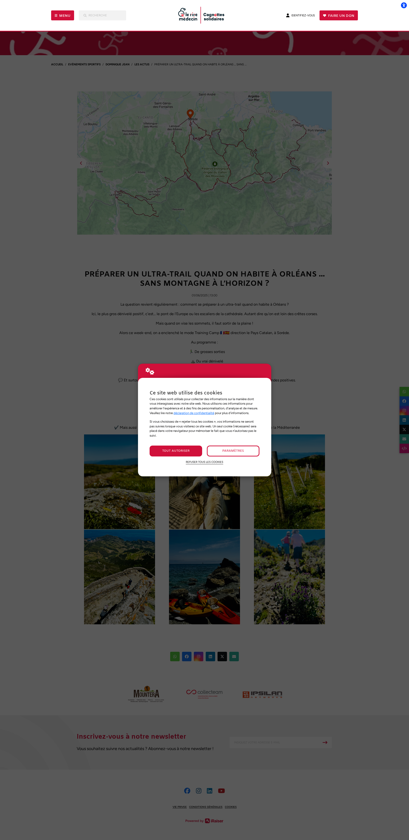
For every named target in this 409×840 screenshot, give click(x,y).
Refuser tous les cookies (204, 462)
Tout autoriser (176, 451)
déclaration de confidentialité (193, 413)
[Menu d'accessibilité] (404, 5)
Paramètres (233, 451)
